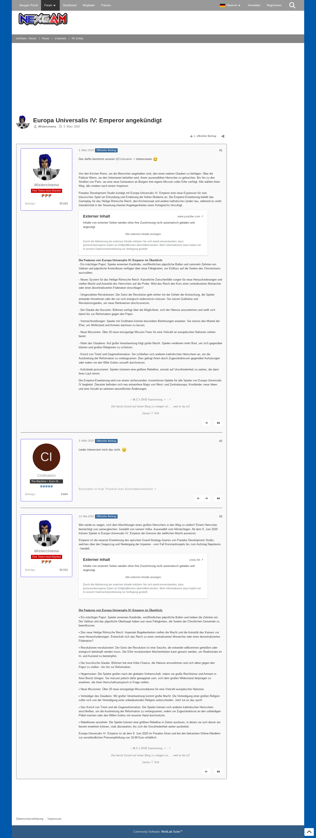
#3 (220, 516)
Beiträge (30, 203)
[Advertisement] (85, 79)
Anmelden (254, 5)
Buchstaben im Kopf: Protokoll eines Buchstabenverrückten (116, 489)
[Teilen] (223, 136)
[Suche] (292, 5)
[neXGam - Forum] (158, 19)
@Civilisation (124, 159)
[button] (231, 5)
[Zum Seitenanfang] (309, 832)
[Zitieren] (218, 423)
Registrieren (274, 5)
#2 (220, 441)
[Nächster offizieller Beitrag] (206, 423)
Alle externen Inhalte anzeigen (143, 234)
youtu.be (194, 559)
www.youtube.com (189, 216)
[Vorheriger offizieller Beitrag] (198, 498)
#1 (220, 150)
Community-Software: (158, 831)
